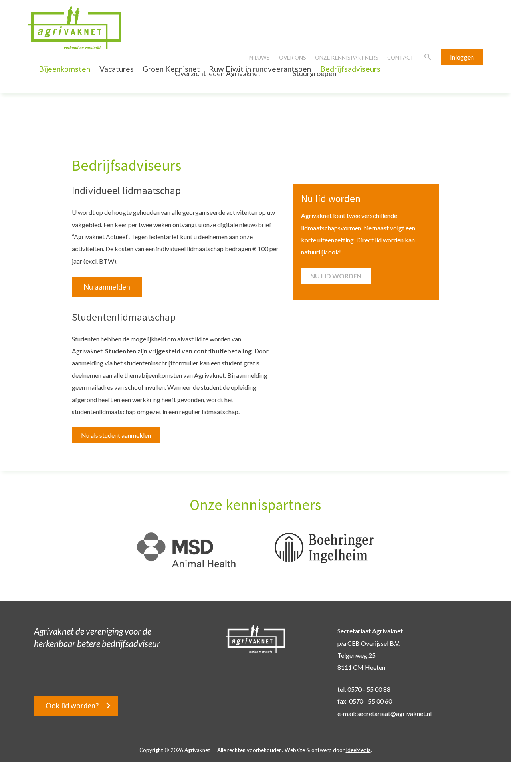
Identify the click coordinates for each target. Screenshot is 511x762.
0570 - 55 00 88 (368, 689)
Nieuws (259, 57)
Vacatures (116, 69)
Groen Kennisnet (171, 69)
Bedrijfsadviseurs (350, 69)
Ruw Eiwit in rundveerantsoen (260, 69)
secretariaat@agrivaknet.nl (394, 713)
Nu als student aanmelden (116, 435)
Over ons (292, 57)
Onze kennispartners (346, 57)
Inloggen (462, 57)
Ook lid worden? (72, 705)
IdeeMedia (358, 750)
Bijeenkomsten (64, 69)
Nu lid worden (336, 276)
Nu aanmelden (106, 286)
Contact (400, 57)
